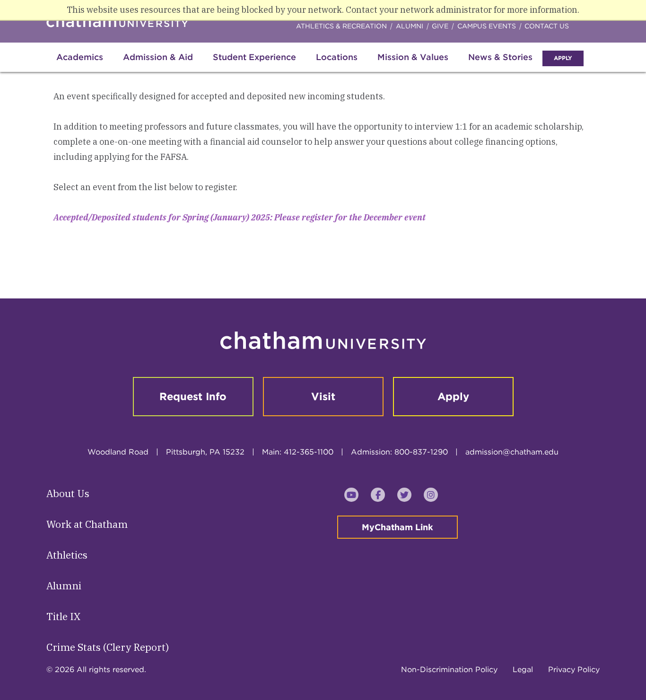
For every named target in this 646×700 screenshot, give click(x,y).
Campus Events (486, 26)
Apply (563, 57)
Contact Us (546, 26)
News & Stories (500, 57)
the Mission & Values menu (322, 67)
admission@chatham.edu (512, 451)
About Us (67, 493)
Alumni (409, 26)
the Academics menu (54, 67)
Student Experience (254, 57)
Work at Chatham (87, 524)
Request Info (193, 396)
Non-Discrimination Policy (449, 669)
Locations (337, 57)
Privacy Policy (574, 669)
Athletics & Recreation (341, 26)
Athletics (66, 554)
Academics (79, 57)
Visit (323, 396)
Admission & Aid (158, 57)
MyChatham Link (397, 527)
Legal (523, 669)
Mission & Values (412, 57)
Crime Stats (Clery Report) (107, 647)
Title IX (63, 616)
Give (440, 26)
